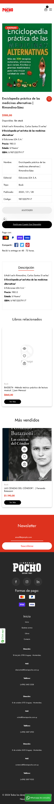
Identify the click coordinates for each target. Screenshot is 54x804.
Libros (27, 633)
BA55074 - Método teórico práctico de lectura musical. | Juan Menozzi (26, 389)
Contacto (27, 639)
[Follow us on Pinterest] (27, 245)
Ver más (12, 402)
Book (21, 184)
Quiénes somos (27, 627)
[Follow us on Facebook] (16, 245)
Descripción (26, 267)
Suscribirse (27, 545)
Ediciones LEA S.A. (28, 177)
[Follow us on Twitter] (22, 245)
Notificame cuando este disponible (27, 224)
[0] (45, 10)
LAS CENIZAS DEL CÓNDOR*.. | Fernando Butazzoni (24, 490)
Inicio (27, 622)
